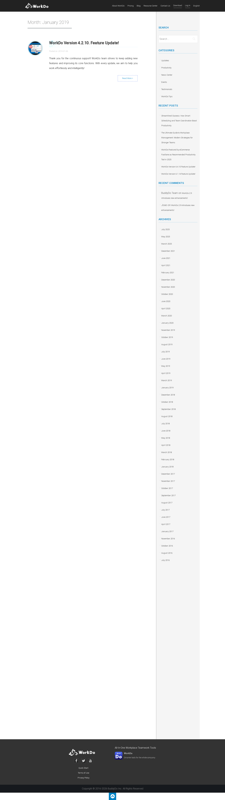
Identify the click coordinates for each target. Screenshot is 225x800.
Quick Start (83, 768)
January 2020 (167, 323)
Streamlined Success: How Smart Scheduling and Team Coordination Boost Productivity (179, 121)
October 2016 (167, 546)
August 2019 (166, 344)
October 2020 (167, 294)
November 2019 (168, 330)
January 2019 (167, 387)
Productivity (166, 68)
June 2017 (165, 517)
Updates (165, 60)
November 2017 (168, 481)
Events (164, 82)
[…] (128, 78)
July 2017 (165, 510)
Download (177, 5)
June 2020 (165, 301)
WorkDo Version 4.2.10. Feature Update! (84, 43)
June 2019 (165, 359)
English (196, 6)
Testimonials (166, 89)
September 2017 (168, 495)
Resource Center (151, 6)
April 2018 (165, 445)
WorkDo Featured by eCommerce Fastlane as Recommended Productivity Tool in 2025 (178, 155)
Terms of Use (83, 773)
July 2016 (165, 560)
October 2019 (167, 337)
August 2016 (166, 553)
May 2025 (165, 236)
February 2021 (167, 272)
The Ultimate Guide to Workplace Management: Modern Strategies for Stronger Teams (177, 138)
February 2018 (167, 459)
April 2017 (165, 524)
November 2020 (168, 287)
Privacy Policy (83, 778)
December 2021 (168, 251)
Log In (187, 5)
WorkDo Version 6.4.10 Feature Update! (178, 167)
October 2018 (167, 402)
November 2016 (168, 538)
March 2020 (166, 316)
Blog (139, 6)
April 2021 (165, 265)
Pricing (131, 6)
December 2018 (168, 395)
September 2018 (168, 409)
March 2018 (166, 452)
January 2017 (167, 531)
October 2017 (167, 488)
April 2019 (165, 373)
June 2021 (165, 258)
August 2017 (166, 503)
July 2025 (165, 229)
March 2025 (166, 244)
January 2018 (167, 467)
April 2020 (165, 308)
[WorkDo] (37, 6)
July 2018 (165, 423)
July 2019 (165, 352)
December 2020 (168, 280)
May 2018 (165, 438)
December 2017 (168, 474)
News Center (166, 75)
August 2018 (166, 416)
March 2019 (166, 380)
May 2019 (165, 366)
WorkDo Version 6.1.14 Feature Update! (178, 174)
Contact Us (165, 6)
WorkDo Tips (166, 96)
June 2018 (165, 431)
